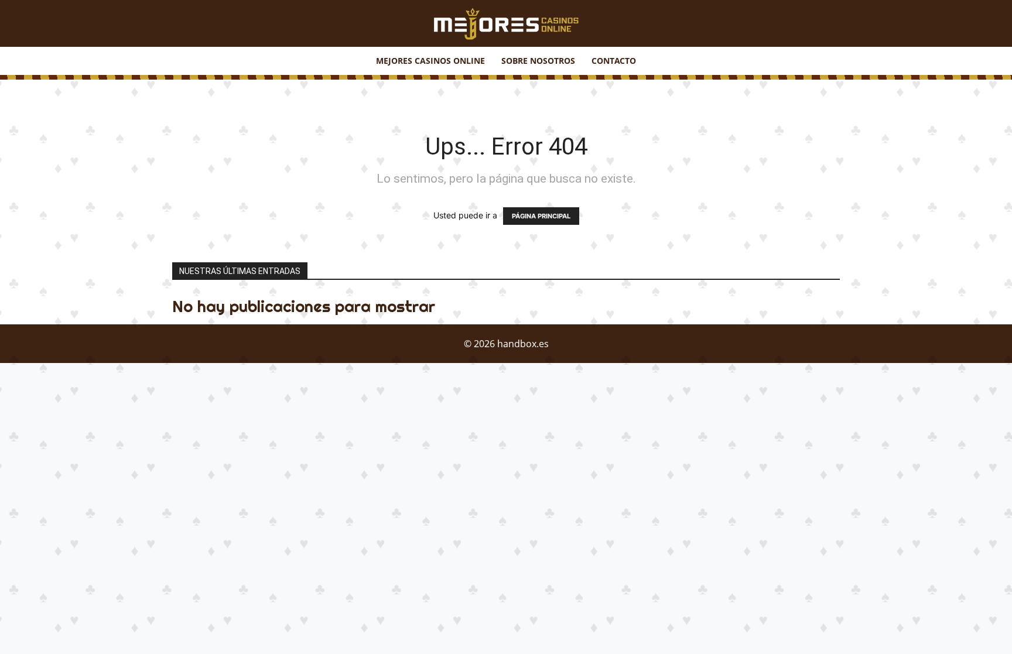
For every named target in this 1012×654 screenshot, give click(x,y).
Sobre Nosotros (538, 60)
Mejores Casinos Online (430, 60)
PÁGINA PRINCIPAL (541, 216)
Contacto (614, 60)
